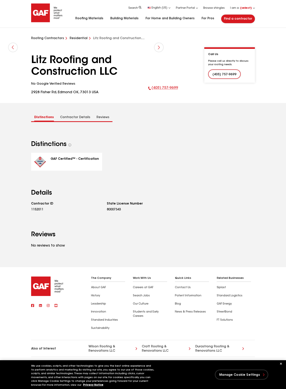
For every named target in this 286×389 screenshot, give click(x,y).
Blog (178, 304)
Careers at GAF (143, 287)
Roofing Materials (89, 18)
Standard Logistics (229, 295)
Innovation (98, 312)
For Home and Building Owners (170, 18)
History (95, 295)
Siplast (221, 287)
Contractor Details (75, 117)
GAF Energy (224, 304)
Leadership (98, 304)
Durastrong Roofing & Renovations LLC (212, 348)
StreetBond (224, 312)
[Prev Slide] (13, 47)
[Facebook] (32, 306)
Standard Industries (104, 320)
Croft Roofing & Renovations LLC (155, 348)
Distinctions (44, 117)
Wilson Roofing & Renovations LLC (102, 348)
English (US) (159, 8)
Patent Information (188, 295)
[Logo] (47, 22)
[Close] (281, 364)
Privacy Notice (93, 385)
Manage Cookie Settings (239, 375)
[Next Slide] (158, 47)
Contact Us (183, 287)
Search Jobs (141, 295)
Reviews (103, 117)
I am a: (241, 8)
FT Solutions (225, 320)
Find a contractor (238, 18)
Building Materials (124, 18)
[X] (40, 306)
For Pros (208, 18)
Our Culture (140, 304)
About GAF (98, 287)
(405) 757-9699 (163, 90)
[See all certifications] (69, 145)
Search (133, 8)
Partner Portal (185, 8)
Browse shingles (214, 8)
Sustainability (100, 328)
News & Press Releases (190, 312)
